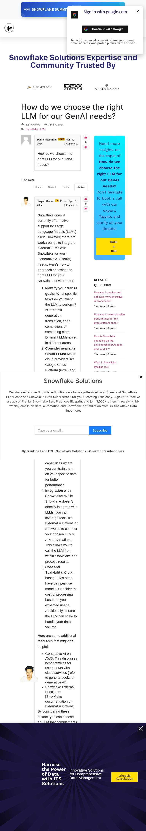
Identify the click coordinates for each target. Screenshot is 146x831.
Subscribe (100, 430)
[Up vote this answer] (85, 199)
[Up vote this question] (85, 137)
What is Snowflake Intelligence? (105, 364)
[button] (137, 11)
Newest (52, 187)
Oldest (38, 187)
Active (80, 187)
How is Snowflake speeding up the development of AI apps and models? (108, 342)
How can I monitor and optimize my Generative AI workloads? (108, 296)
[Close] (141, 377)
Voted (67, 187)
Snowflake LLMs (35, 129)
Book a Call (113, 246)
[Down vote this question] (85, 147)
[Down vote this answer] (85, 208)
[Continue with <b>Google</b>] (74, 15)
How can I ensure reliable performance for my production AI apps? (109, 318)
